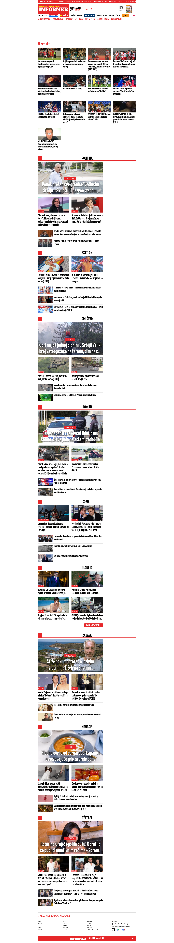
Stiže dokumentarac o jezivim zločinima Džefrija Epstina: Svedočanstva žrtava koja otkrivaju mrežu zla (70, 665)
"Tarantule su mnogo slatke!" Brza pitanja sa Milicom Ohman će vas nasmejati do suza (77, 289)
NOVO (39, 16)
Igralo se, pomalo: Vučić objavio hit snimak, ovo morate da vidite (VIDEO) (76, 242)
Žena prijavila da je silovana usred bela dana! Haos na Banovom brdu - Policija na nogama (78, 481)
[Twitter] (116, 924)
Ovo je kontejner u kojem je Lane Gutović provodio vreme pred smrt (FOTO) (77, 716)
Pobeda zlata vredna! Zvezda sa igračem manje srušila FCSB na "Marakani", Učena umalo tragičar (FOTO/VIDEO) (99, 65)
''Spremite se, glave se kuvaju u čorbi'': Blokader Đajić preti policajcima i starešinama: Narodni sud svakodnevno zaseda (53, 220)
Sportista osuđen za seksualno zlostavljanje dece (71, 556)
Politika (44, 16)
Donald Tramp (116, 19)
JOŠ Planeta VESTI (92, 625)
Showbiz (70, 656)
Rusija (106, 19)
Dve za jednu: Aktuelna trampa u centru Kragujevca (85, 378)
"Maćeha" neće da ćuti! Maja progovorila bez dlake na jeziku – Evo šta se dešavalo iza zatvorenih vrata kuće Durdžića (87, 880)
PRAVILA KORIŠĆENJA (92, 929)
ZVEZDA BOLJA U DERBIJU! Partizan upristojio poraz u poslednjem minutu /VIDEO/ (99, 117)
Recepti (100, 19)
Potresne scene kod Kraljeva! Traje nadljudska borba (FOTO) (52, 378)
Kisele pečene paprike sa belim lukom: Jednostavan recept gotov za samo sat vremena (87, 787)
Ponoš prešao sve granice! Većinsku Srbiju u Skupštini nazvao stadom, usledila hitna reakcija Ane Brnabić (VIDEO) (70, 188)
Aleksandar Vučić (44, 19)
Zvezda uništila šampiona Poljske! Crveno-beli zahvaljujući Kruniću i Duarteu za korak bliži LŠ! (124, 64)
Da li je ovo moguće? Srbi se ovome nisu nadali (107, 1)
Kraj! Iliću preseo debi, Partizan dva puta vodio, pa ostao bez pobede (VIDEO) (74, 64)
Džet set (118, 16)
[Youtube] (122, 924)
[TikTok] (128, 924)
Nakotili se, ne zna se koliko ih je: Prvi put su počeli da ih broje (75, 395)
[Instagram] (119, 924)
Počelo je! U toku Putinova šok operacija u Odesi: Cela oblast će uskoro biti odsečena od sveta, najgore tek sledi (87, 591)
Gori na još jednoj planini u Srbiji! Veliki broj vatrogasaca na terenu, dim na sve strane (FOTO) (70, 349)
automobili (79, 19)
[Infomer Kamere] (77, 9)
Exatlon (41, 271)
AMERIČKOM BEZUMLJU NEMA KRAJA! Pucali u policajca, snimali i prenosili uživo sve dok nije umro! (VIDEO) (124, 118)
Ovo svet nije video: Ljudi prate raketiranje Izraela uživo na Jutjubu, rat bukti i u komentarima (49, 91)
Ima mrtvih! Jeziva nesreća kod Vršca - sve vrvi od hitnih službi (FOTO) (85, 467)
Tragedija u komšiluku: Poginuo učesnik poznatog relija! (73, 546)
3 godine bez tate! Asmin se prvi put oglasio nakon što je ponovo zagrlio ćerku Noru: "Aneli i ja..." (78, 902)
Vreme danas (58, 19)
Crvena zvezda (43, 520)
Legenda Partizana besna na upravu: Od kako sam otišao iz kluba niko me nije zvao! (78, 538)
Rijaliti (74, 871)
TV (38, 925)
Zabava (105, 16)
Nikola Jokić (90, 19)
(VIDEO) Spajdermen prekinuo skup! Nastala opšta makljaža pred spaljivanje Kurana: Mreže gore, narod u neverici (58, 1)
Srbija (70, 339)
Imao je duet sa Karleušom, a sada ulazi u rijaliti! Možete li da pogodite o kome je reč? (78, 299)
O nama (89, 923)
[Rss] (125, 924)
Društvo (73, 16)
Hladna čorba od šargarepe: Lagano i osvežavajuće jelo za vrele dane (70, 756)
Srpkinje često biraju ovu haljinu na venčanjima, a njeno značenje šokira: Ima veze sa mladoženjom (76, 798)
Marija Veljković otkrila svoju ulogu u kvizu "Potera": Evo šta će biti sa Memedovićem (53, 695)
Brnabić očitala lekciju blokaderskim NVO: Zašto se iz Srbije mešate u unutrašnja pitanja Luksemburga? (87, 218)
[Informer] (87, 9)
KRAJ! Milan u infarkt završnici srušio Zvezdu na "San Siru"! (97, 89)
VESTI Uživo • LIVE (96, 938)
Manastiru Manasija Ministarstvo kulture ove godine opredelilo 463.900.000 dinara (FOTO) (85, 695)
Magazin (111, 16)
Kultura (41, 688)
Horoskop (69, 19)
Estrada (70, 838)
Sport (64, 921)
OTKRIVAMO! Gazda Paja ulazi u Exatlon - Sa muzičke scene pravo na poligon (87, 278)
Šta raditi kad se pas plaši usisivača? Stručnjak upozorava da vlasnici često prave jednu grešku (53, 787)
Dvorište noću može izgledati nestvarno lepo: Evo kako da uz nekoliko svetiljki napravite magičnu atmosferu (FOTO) (78, 807)
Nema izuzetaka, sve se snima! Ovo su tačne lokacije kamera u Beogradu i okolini (75, 387)
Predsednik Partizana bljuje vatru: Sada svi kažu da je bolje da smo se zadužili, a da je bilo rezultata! (86, 527)
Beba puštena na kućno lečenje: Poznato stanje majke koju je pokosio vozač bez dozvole (78, 491)
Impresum (90, 927)
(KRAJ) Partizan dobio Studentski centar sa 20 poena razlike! (48, 115)
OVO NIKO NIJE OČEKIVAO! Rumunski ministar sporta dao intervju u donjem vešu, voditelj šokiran (48, 145)
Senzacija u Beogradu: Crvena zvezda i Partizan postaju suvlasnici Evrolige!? (53, 527)
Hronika (79, 16)
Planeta (99, 16)
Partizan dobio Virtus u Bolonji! (72, 88)
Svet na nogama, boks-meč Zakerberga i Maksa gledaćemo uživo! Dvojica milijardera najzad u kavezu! (74, 118)
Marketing (89, 921)
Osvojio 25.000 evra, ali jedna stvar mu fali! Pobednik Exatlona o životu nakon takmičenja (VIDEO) (78, 309)
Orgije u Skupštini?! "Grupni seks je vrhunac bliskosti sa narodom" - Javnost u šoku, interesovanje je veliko (52, 617)
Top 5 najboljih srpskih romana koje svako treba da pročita (74, 705)
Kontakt (89, 925)
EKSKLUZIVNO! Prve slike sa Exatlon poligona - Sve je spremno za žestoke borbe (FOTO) (53, 278)
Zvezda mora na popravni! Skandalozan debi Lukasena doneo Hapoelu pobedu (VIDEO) (48, 64)
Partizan (75, 520)
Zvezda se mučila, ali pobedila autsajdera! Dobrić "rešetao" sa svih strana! (123, 91)
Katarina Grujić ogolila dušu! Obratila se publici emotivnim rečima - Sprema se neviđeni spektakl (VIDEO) (70, 848)
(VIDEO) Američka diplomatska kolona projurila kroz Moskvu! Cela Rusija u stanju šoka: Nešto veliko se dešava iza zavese (87, 617)
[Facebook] (113, 924)
